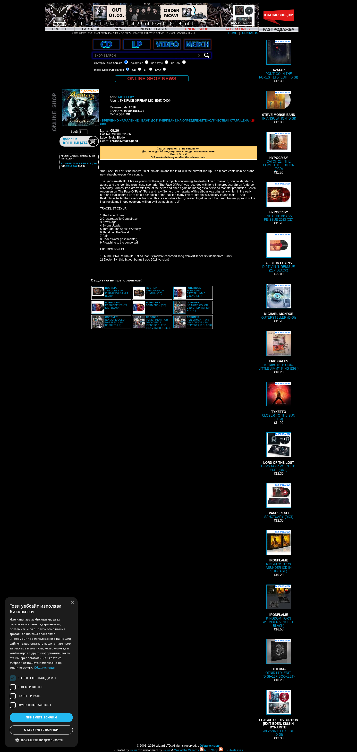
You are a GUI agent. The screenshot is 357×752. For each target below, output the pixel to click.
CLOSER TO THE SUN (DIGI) (278, 402)
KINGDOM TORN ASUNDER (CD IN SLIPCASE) (278, 552)
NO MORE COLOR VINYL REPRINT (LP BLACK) (198, 306)
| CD (133, 69)
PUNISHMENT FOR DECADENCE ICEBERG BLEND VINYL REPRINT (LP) (158, 322)
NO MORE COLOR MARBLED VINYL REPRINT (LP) (115, 321)
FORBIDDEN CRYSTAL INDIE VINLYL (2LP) (196, 292)
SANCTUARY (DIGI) (278, 501)
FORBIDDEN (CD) (156, 303)
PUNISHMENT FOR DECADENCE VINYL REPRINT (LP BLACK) (199, 321)
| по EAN (175, 62)
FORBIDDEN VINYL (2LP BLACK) (116, 305)
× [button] (72, 602)
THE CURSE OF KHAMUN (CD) (155, 291)
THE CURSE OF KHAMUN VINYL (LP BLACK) (116, 292)
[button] (41, 740)
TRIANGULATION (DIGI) (278, 105)
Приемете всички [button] (41, 717)
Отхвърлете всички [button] (41, 730)
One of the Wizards (186, 750)
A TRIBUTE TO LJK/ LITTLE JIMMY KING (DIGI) (278, 351)
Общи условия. (45, 667)
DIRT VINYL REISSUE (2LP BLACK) (278, 253)
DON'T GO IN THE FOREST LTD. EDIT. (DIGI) (278, 60)
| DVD (157, 69)
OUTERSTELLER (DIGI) (278, 301)
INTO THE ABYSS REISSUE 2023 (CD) (278, 202)
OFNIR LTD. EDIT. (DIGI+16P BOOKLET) (279, 659)
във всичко (114, 62)
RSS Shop (211, 750)
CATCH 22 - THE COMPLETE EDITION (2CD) (278, 151)
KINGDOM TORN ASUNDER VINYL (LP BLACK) (278, 606)
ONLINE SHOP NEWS (151, 78)
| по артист (136, 62)
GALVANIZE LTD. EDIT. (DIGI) (278, 713)
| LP (145, 69)
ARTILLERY (126, 97)
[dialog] (41, 672)
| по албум (156, 62)
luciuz (133, 750)
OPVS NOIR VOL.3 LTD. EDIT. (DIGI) (278, 452)
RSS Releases (233, 750)
